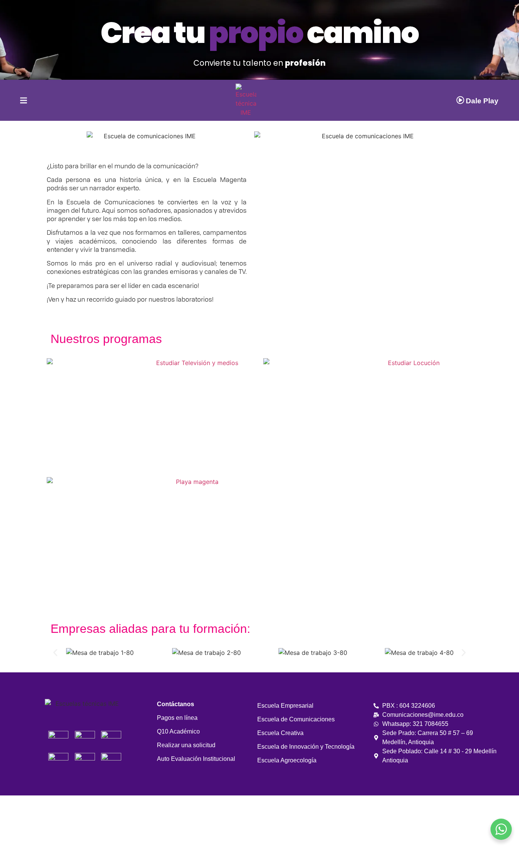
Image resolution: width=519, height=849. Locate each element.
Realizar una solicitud (186, 745)
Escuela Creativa (280, 733)
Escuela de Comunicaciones (296, 719)
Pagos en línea (177, 718)
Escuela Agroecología (286, 760)
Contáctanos (175, 704)
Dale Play (482, 101)
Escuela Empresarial (285, 705)
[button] (264, 220)
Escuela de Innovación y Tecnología (305, 746)
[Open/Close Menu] (17, 100)
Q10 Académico (178, 731)
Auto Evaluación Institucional (196, 759)
